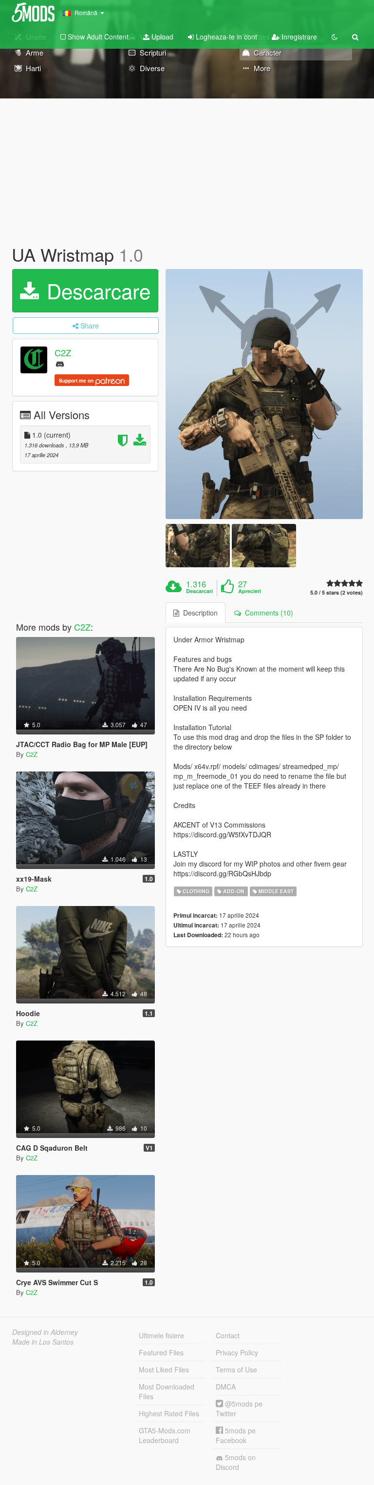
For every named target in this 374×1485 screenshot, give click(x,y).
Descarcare (95, 290)
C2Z (63, 352)
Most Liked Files (164, 1369)
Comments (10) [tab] (267, 612)
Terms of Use (236, 1369)
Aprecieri (249, 591)
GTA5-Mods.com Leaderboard (164, 1435)
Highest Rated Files (169, 1413)
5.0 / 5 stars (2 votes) (336, 592)
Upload (161, 36)
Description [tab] (198, 612)
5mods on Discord (236, 1462)
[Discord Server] (60, 363)
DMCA (226, 1386)
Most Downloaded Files (166, 1391)
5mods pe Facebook (236, 1435)
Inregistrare (298, 36)
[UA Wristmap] (264, 394)
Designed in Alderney (45, 1332)
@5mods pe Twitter (239, 1408)
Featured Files (161, 1352)
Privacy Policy (237, 1352)
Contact (228, 1335)
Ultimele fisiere (161, 1335)
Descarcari (199, 591)
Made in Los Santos (43, 1342)
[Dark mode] (334, 36)
